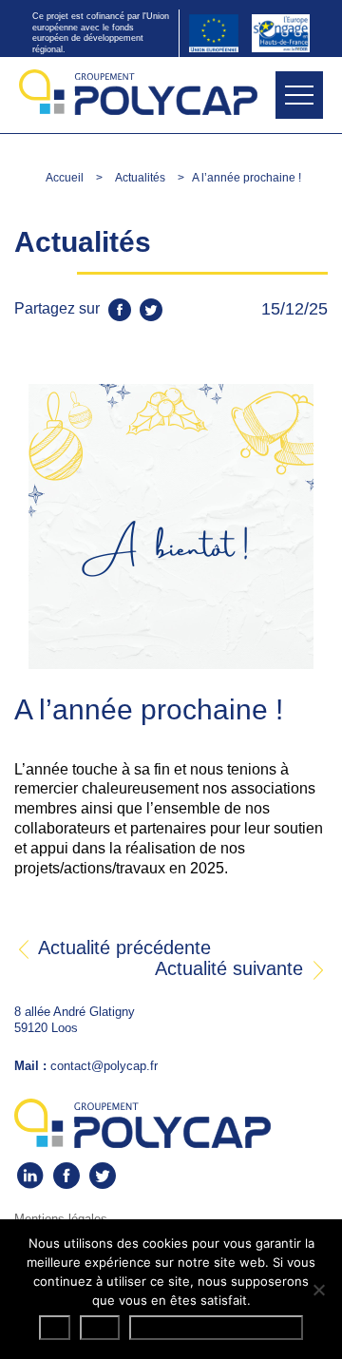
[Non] (318, 1289)
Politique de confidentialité (216, 1327)
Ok (55, 1327)
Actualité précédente (122, 948)
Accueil (65, 177)
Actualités (140, 177)
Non (99, 1327)
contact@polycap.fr (104, 1066)
